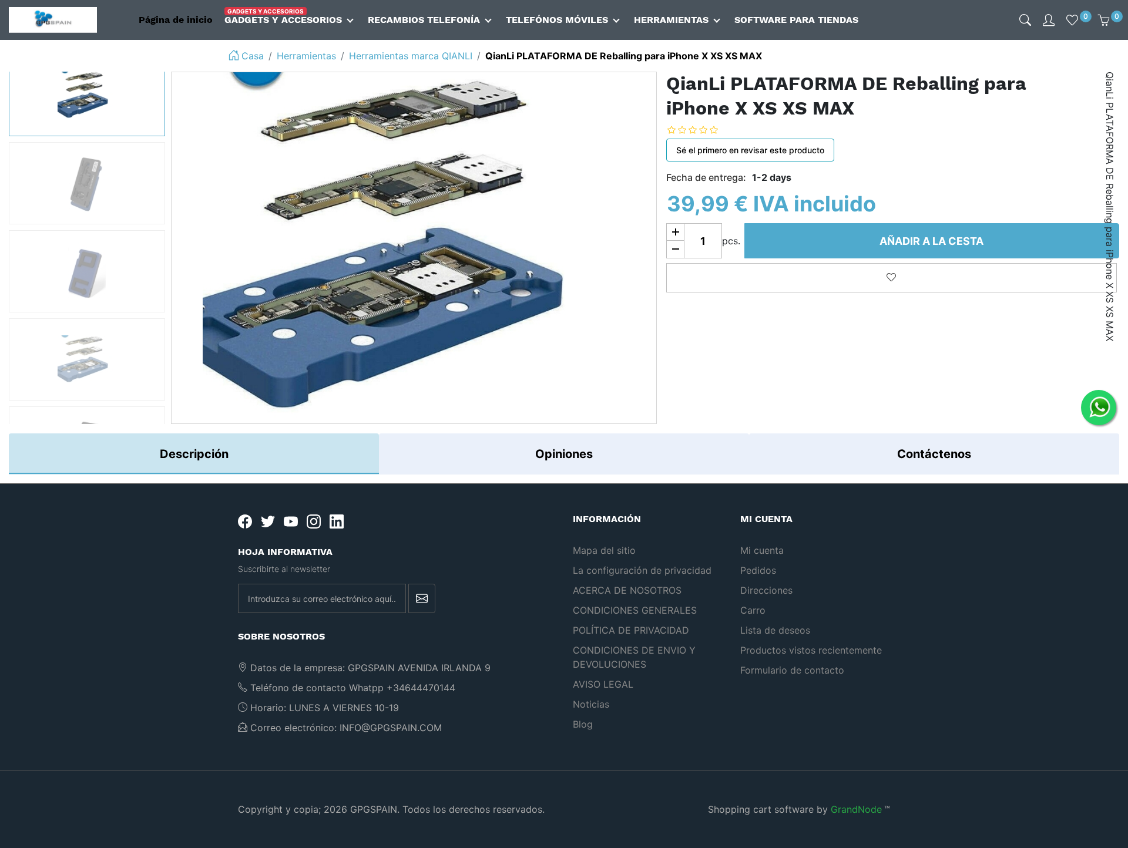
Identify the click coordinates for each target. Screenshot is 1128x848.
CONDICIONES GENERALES (635, 610)
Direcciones (766, 590)
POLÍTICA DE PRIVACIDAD (631, 630)
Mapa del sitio (604, 550)
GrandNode (856, 809)
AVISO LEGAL (603, 684)
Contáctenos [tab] (934, 454)
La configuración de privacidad (642, 570)
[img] (1025, 20)
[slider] (701, 129)
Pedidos (758, 570)
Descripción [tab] (194, 454)
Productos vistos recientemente (811, 650)
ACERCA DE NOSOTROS (627, 590)
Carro (753, 610)
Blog (583, 724)
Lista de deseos (775, 630)
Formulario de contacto (792, 670)
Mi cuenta (762, 550)
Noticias (591, 704)
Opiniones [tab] (564, 454)
